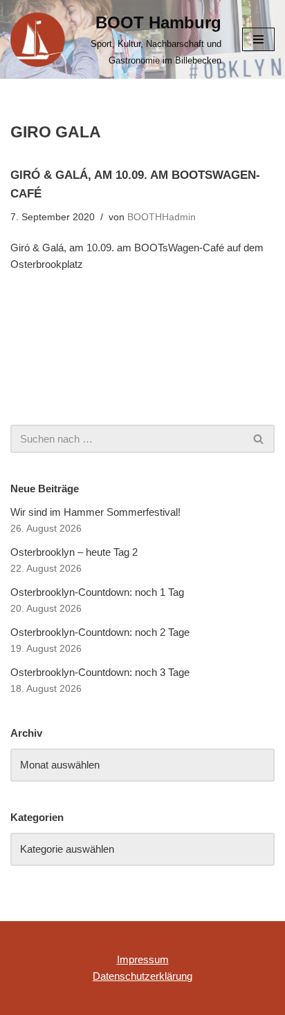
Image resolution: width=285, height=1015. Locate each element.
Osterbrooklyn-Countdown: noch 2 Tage (100, 632)
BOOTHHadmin (161, 217)
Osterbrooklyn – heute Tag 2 (74, 552)
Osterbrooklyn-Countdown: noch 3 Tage (100, 672)
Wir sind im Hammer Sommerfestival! (95, 512)
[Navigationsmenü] (258, 39)
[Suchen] (259, 439)
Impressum (143, 959)
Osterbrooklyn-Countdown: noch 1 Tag (97, 592)
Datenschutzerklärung (142, 976)
